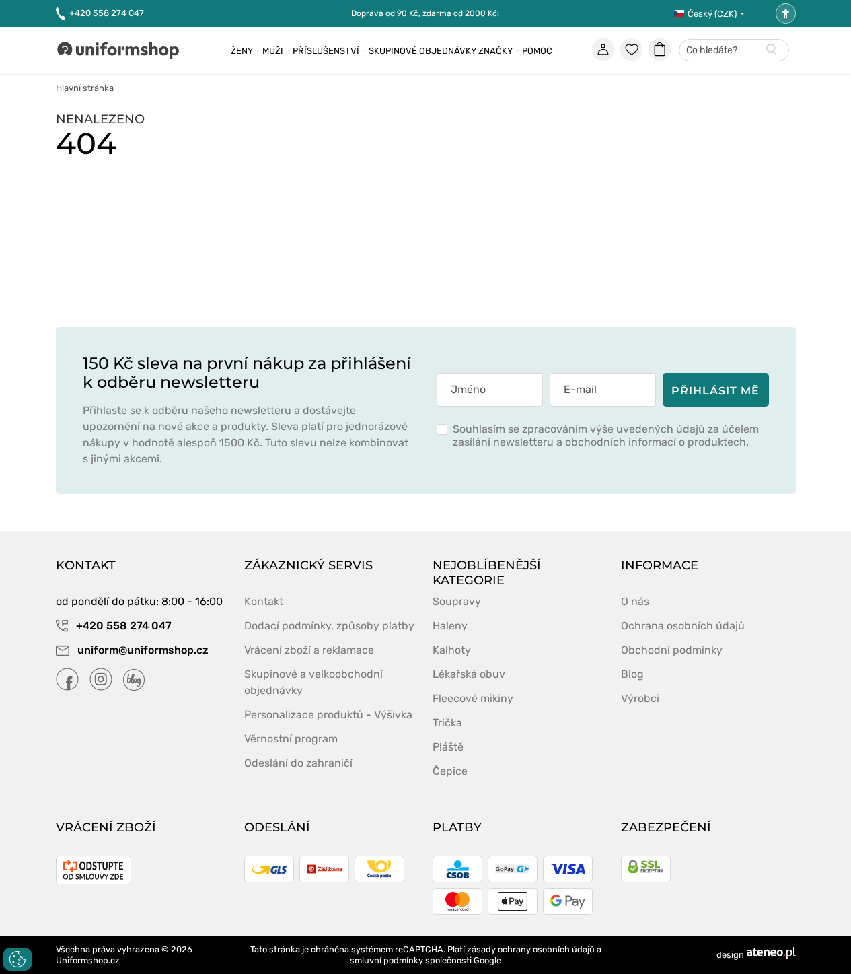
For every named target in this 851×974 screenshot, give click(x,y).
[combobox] (734, 50)
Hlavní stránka (85, 88)
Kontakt (263, 601)
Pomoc (537, 51)
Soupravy (457, 601)
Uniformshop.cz (88, 960)
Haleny (450, 625)
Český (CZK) (712, 14)
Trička (447, 722)
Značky (495, 51)
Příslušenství (326, 51)
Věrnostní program (291, 738)
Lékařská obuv (469, 674)
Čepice (450, 771)
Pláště (448, 746)
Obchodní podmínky (672, 649)
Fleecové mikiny (473, 698)
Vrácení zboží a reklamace (309, 649)
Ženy (242, 51)
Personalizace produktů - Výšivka (328, 714)
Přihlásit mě (715, 390)
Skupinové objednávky (422, 51)
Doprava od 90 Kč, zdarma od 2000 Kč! (425, 13)
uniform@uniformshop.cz (142, 649)
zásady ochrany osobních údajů (531, 949)
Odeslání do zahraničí (298, 763)
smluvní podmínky (386, 960)
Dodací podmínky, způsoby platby (329, 625)
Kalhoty (452, 649)
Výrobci (640, 698)
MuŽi (272, 51)
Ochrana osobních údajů (683, 625)
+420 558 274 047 (106, 13)
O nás (635, 601)
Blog (632, 674)
